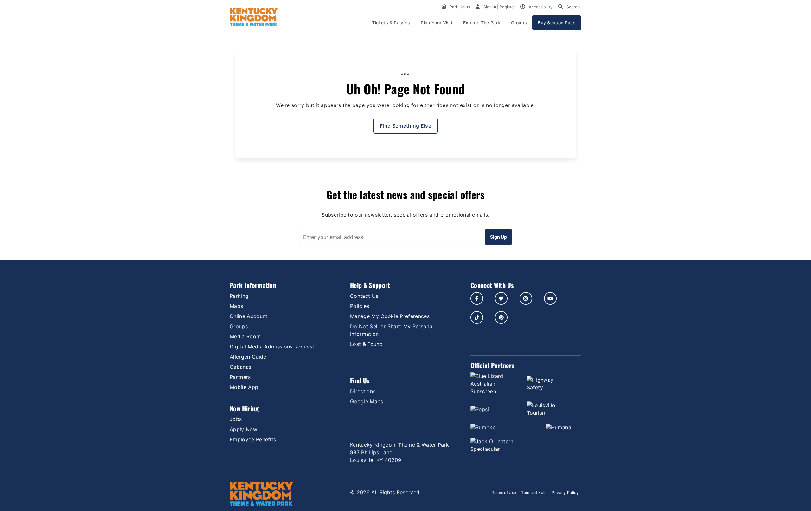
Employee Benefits (253, 439)
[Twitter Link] (501, 298)
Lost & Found (366, 344)
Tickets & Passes (391, 22)
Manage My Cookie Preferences (390, 316)
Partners (240, 377)
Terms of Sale (533, 492)
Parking (239, 296)
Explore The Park (481, 22)
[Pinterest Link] (501, 317)
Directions (362, 391)
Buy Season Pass (557, 22)
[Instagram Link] (526, 298)
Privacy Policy (565, 492)
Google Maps (366, 401)
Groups (519, 22)
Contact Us (364, 296)
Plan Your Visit (436, 22)
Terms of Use (504, 492)
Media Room (245, 336)
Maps (236, 306)
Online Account (248, 316)
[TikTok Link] (476, 317)
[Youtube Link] (550, 298)
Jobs (236, 419)
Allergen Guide (248, 357)
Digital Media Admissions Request (272, 346)
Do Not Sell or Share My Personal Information (392, 330)
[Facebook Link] (476, 298)
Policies (359, 306)
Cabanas (240, 367)
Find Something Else (405, 126)
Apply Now (243, 429)
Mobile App (244, 387)
